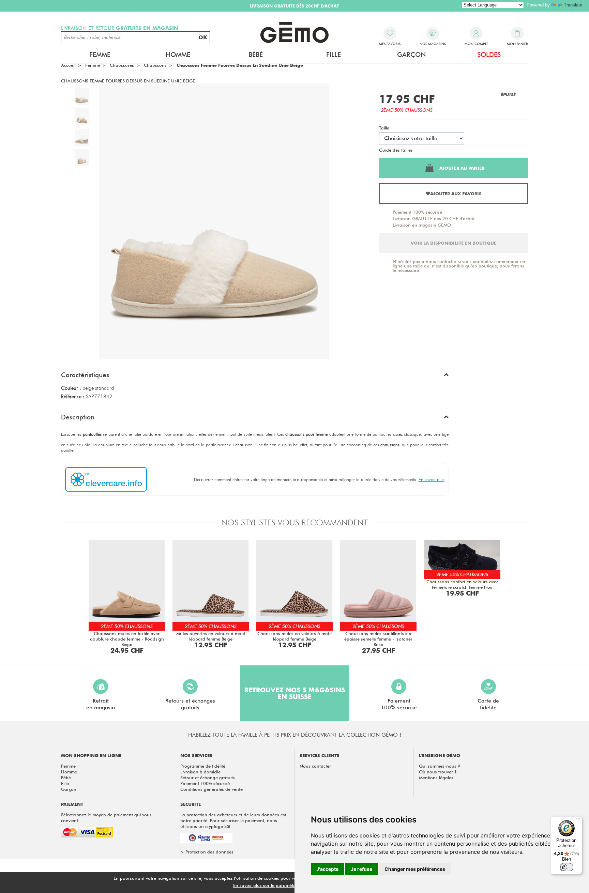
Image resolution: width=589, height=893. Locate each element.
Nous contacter (315, 766)
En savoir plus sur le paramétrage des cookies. (281, 885)
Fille (65, 783)
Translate (573, 4)
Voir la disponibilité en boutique (453, 243)
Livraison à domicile (200, 771)
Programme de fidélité (202, 766)
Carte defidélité (488, 704)
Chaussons (155, 65)
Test (418, 150)
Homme (69, 771)
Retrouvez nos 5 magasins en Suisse (294, 693)
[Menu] (578, 820)
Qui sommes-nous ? (439, 766)
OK (202, 37)
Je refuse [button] (361, 869)
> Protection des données (206, 851)
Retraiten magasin (100, 704)
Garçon (68, 789)
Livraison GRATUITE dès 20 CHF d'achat (433, 218)
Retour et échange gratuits (207, 777)
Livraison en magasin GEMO (422, 225)
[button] (255, 376)
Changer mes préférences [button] (414, 869)
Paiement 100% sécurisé (417, 212)
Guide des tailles (396, 150)
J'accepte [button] (327, 869)
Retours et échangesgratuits (190, 704)
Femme (68, 766)
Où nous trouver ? (438, 771)
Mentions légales (436, 777)
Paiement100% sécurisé (399, 704)
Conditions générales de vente (211, 789)
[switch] (566, 867)
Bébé (66, 777)
